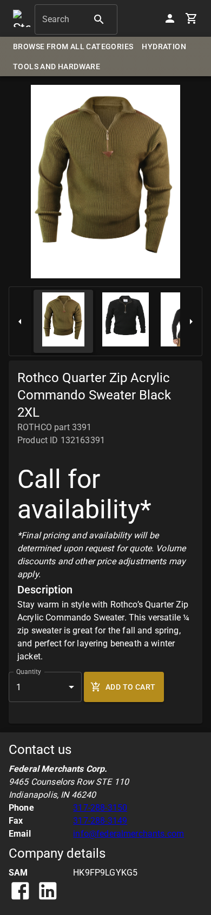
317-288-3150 (100, 808)
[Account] (170, 18)
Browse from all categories (73, 46)
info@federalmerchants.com (128, 834)
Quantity (28, 672)
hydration (164, 46)
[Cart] (191, 18)
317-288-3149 (100, 821)
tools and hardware (56, 66)
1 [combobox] (18, 687)
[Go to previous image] (20, 321)
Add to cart (130, 687)
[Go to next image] (191, 321)
